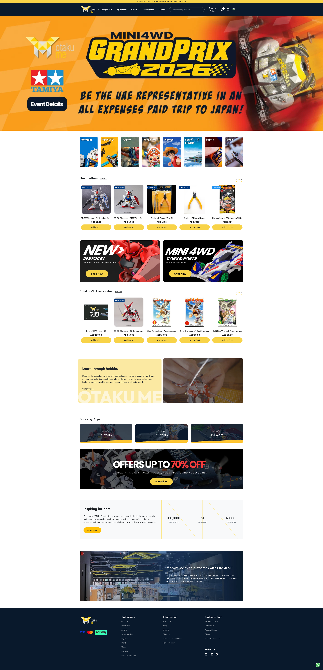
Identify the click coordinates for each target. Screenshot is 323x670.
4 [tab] (165, 133)
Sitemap (166, 634)
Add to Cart (96, 227)
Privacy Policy (169, 642)
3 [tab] (163, 133)
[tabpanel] (161, 73)
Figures (124, 638)
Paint (123, 642)
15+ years (217, 433)
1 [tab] (157, 133)
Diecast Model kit (128, 655)
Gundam (125, 621)
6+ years (106, 433)
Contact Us (209, 625)
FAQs (207, 634)
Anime (124, 630)
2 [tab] (160, 133)
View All (103, 178)
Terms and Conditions (172, 638)
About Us (167, 621)
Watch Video (88, 388)
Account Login (211, 630)
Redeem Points (211, 621)
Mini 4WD (125, 625)
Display (124, 651)
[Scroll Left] (236, 180)
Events (162, 9)
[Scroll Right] (241, 180)
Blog (165, 625)
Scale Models (127, 634)
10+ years (161, 433)
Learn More (92, 530)
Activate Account (212, 638)
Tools (123, 647)
